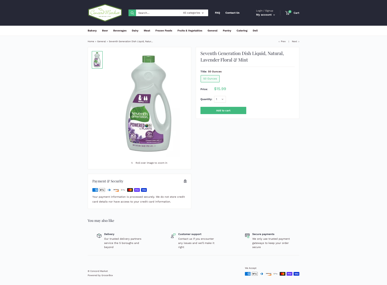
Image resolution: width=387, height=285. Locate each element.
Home (91, 41)
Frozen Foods (163, 30)
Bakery (92, 30)
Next (294, 41)
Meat (147, 30)
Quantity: (206, 99)
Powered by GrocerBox (100, 275)
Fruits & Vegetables (189, 30)
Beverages (120, 30)
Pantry (227, 30)
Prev (283, 41)
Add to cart (223, 110)
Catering (242, 30)
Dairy (135, 30)
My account (264, 14)
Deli (255, 30)
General (213, 30)
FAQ (217, 12)
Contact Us (232, 12)
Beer (105, 30)
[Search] (132, 13)
